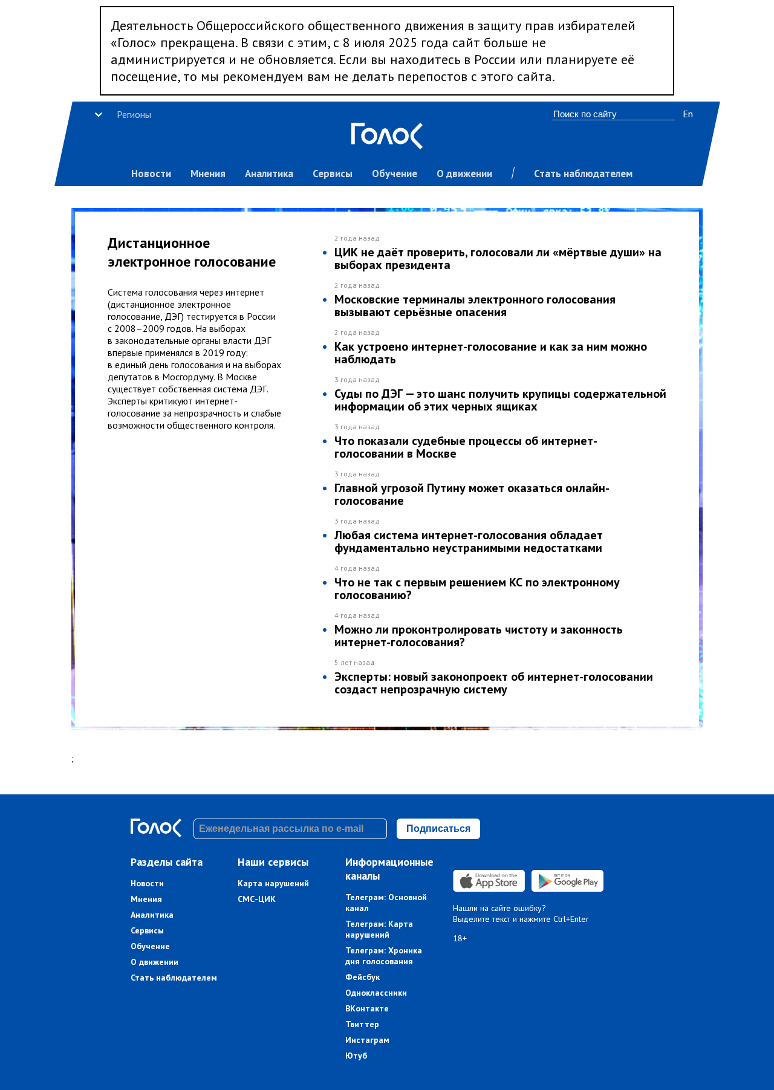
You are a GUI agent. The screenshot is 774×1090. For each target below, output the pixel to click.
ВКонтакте (367, 1008)
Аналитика (269, 173)
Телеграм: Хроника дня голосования (383, 956)
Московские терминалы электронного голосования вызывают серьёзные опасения (475, 305)
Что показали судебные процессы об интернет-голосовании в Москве (465, 447)
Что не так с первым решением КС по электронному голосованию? (477, 588)
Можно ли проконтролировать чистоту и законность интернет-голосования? (478, 635)
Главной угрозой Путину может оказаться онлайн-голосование (472, 494)
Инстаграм (367, 1039)
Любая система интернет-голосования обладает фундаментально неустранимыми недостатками (468, 541)
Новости (151, 173)
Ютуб (356, 1055)
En (688, 114)
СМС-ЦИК (257, 899)
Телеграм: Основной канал (386, 902)
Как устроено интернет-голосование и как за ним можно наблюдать (490, 353)
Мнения (208, 173)
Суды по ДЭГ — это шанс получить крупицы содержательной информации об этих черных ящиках (500, 400)
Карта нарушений (273, 883)
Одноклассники (376, 992)
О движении (464, 173)
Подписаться (438, 828)
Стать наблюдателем (583, 173)
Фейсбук (362, 977)
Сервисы (333, 173)
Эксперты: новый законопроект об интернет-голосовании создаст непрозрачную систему (493, 683)
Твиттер (362, 1024)
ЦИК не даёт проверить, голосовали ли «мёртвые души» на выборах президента (498, 258)
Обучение (394, 173)
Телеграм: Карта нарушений (379, 929)
